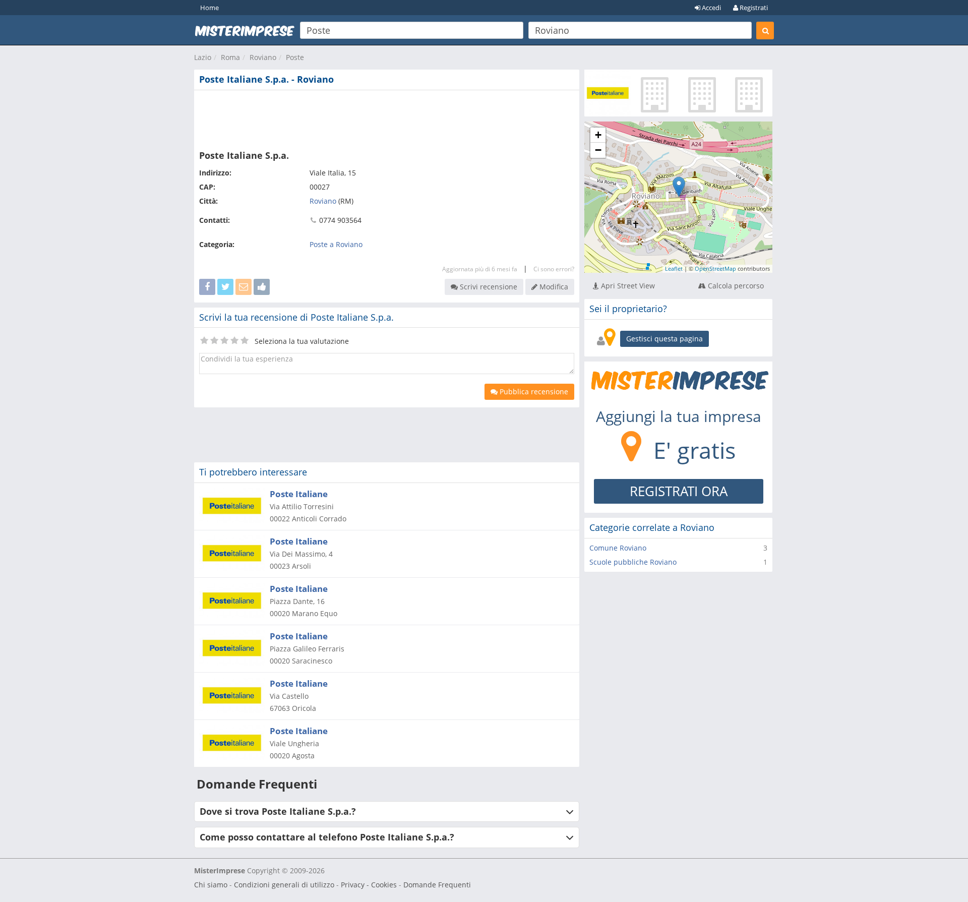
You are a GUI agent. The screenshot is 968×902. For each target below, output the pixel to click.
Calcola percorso (735, 285)
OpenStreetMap (715, 268)
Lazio (202, 57)
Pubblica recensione (533, 391)
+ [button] (598, 135)
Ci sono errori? (553, 269)
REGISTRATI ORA (679, 491)
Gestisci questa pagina (664, 338)
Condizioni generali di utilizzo (284, 884)
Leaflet (674, 268)
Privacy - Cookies (369, 884)
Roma (230, 57)
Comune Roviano (617, 548)
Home (209, 7)
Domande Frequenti (437, 884)
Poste (295, 57)
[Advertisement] (386, 118)
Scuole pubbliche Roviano (633, 562)
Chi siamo (210, 884)
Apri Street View (627, 285)
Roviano (263, 57)
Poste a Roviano (336, 244)
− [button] (598, 150)
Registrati (753, 7)
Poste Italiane (299, 494)
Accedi (710, 7)
